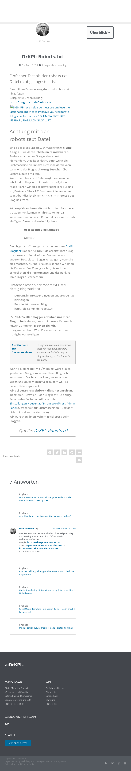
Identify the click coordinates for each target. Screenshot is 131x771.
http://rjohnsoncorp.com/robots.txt (43, 545)
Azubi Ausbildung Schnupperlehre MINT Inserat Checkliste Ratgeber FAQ (46, 573)
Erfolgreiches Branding (54, 65)
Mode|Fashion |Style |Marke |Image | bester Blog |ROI (46, 628)
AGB (7, 724)
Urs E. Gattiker (26, 528)
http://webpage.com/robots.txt (43, 542)
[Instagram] (125, 763)
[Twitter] (112, 763)
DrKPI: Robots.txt (51, 430)
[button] (50, 452)
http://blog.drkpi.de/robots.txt (31, 102)
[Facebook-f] (119, 763)
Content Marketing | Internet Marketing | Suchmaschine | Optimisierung (47, 592)
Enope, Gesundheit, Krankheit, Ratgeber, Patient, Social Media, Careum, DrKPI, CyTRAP (45, 499)
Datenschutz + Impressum (20, 716)
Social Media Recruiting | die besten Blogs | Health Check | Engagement (47, 610)
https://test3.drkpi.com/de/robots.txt (38, 548)
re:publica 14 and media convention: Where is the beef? (45, 516)
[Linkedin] (106, 763)
